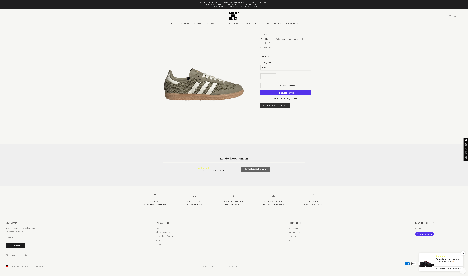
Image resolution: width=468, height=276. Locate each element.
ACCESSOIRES (213, 24)
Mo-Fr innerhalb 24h (234, 205)
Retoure (158, 240)
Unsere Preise (161, 244)
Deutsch (39, 266)
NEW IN (173, 24)
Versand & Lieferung (164, 236)
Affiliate (418, 228)
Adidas (264, 34)
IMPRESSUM (293, 228)
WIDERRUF (293, 236)
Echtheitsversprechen (164, 232)
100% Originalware (194, 205)
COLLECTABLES (231, 24)
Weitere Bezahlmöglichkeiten (285, 98)
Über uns (159, 228)
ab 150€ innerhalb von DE (274, 205)
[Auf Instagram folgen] (7, 255)
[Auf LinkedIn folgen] (26, 255)
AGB (290, 240)
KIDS (267, 24)
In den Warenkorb (285, 85)
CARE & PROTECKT (251, 24)
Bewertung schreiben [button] (255, 169)
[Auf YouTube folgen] (13, 255)
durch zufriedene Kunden (155, 205)
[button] (463, 253)
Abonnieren (15, 245)
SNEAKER (185, 24)
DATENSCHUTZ (294, 232)
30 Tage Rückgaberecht (313, 205)
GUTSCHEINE (292, 24)
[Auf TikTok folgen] (20, 255)
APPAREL (198, 24)
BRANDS (278, 24)
